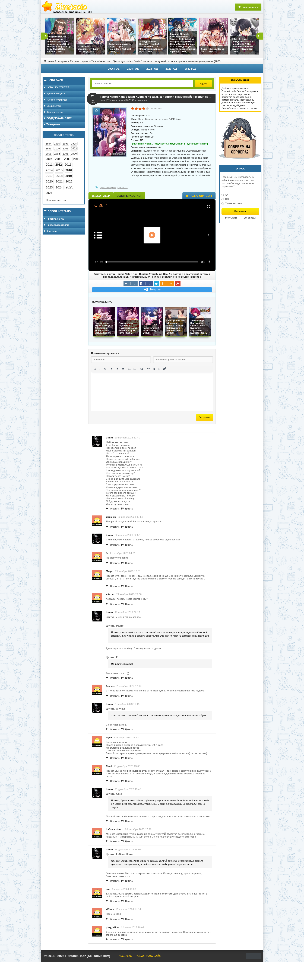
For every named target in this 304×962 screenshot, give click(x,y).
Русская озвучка (79, 61)
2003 (48, 153)
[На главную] (67, 7)
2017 (49, 176)
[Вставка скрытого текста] (164, 368)
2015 (59, 170)
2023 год (171, 68)
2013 (68, 164)
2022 (68, 181)
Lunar (103, 100)
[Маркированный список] (129, 368)
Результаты (231, 218)
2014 (49, 170)
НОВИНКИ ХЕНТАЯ (57, 87)
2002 (74, 148)
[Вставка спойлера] (159, 368)
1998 (74, 143)
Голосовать (240, 211)
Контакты (51, 231)
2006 (74, 153)
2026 (49, 193)
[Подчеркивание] (105, 368)
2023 (49, 187)
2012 (58, 164)
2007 (49, 159)
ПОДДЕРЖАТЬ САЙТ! (148, 955)
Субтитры (123, 187)
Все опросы (250, 218)
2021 (59, 181)
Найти (203, 83)
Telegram (155, 289)
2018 (59, 176)
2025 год (133, 68)
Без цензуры (53, 105)
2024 (59, 187)
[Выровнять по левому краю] (112, 368)
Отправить (204, 417)
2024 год (152, 68)
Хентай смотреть (57, 61)
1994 (48, 143)
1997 (65, 143)
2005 (65, 153)
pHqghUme (112, 927)
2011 (49, 164)
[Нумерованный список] (134, 368)
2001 (65, 148)
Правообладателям (57, 224)
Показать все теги (56, 200)
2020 (49, 181)
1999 (48, 148)
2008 (58, 159)
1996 (57, 143)
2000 (57, 148)
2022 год (190, 68)
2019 (68, 176)
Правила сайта (55, 218)
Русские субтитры (56, 99)
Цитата (129, 509)
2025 (69, 187)
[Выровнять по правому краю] (122, 368)
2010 (76, 159)
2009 (67, 159)
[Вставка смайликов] (141, 368)
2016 (68, 170)
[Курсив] (100, 368)
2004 (57, 153)
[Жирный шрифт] (94, 368)
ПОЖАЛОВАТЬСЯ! (200, 195)
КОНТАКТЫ (125, 955)
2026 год (113, 68)
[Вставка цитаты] (148, 368)
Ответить (114, 509)
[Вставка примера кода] (153, 368)
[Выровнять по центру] (117, 368)
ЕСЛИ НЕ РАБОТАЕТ (129, 195)
